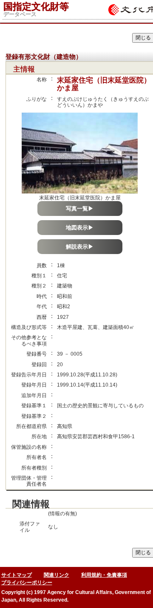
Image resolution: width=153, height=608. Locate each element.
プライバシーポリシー (26, 583)
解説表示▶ (80, 246)
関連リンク (56, 575)
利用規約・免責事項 (104, 575)
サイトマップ (16, 575)
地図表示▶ (80, 227)
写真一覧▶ (80, 208)
